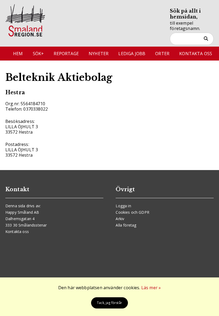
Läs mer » (151, 288)
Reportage (66, 54)
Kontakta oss (195, 54)
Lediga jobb (131, 54)
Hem (18, 54)
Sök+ (38, 54)
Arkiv (120, 218)
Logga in (123, 205)
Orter (162, 54)
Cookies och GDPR (132, 212)
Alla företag (126, 225)
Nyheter (98, 54)
